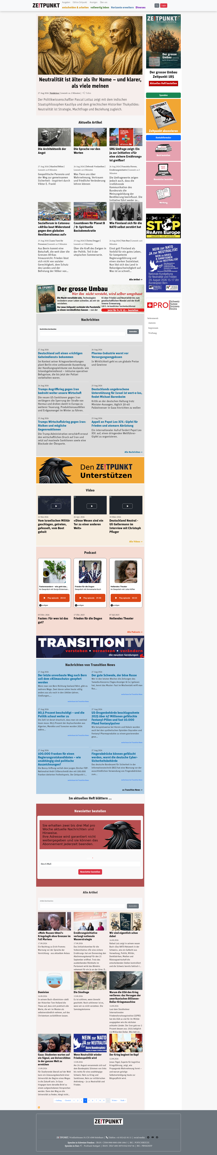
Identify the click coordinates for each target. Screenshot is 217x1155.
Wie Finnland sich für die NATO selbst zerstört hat (125, 225)
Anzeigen (93, 2)
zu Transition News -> (132, 784)
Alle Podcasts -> (134, 626)
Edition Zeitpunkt (80, 2)
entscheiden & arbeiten (75, 7)
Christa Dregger (93, 241)
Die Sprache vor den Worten (87, 150)
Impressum (153, 328)
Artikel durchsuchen (46, 895)
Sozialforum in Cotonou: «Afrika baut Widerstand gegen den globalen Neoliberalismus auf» (54, 229)
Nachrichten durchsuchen (48, 323)
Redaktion (54, 93)
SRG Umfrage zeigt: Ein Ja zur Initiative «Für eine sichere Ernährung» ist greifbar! (125, 154)
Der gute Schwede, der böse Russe (114, 669)
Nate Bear (125, 241)
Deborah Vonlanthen (95, 167)
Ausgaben (66, 2)
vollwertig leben (100, 7)
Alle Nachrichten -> (133, 446)
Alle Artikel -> (135, 279)
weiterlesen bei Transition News (78, 696)
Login (164, 5)
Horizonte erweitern (122, 7)
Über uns (103, 2)
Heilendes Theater (121, 612)
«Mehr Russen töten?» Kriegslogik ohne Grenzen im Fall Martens (54, 930)
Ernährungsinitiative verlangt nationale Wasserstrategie (85, 930)
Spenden (163, 95)
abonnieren (39, 1102)
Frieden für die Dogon (88, 612)
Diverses (140, 7)
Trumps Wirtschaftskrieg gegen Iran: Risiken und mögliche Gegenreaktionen (62, 420)
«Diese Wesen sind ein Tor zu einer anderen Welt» (88, 518)
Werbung (152, 333)
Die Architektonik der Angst (52, 150)
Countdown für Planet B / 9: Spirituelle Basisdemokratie (89, 227)
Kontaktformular (163, 138)
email (89, 853)
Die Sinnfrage (81, 986)
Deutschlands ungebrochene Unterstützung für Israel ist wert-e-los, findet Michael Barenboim (117, 387)
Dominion (43, 986)
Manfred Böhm (56, 167)
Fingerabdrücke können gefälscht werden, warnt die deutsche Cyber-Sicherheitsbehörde (115, 752)
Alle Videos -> (135, 536)
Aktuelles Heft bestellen (163, 83)
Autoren (152, 323)
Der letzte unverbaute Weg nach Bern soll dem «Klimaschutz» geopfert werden (62, 673)
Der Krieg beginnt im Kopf (124, 1049)
